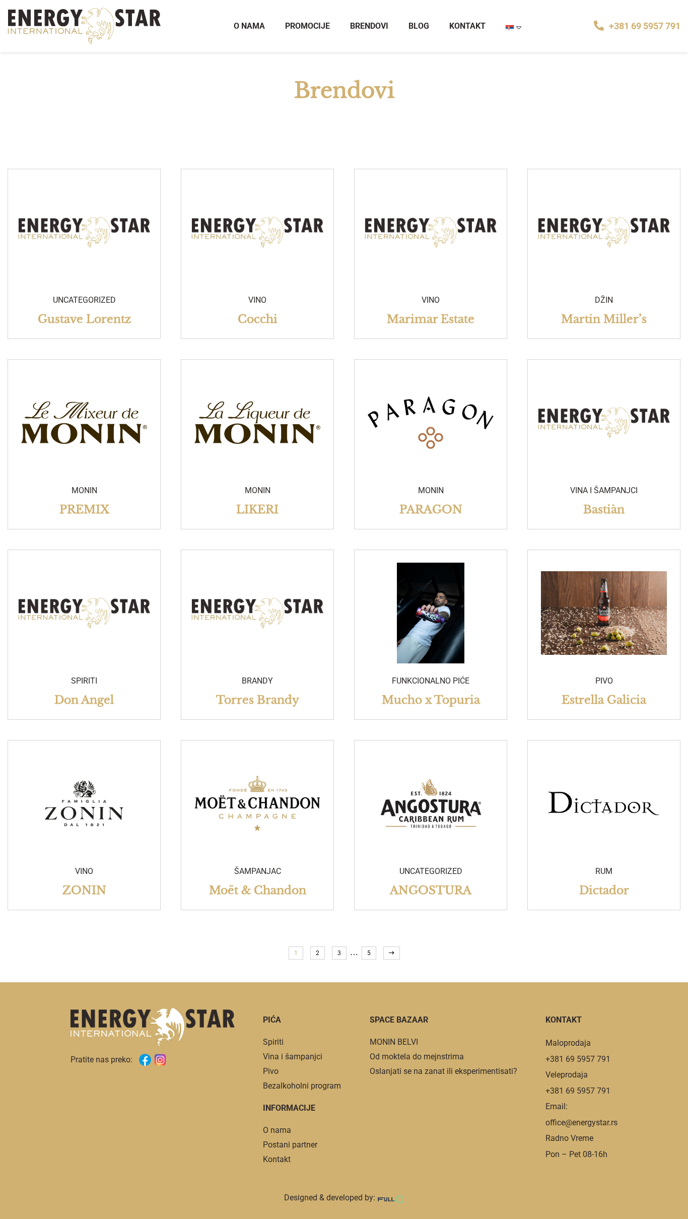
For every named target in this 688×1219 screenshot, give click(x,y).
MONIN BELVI (394, 1042)
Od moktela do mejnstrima (417, 1056)
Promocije (307, 26)
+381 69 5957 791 (644, 26)
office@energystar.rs (581, 1122)
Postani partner (290, 1144)
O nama (249, 26)
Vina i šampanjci (292, 1056)
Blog (418, 26)
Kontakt (467, 26)
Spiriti (273, 1042)
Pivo (271, 1071)
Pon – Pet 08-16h (576, 1154)
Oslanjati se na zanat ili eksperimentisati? (443, 1071)
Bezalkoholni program (302, 1086)
